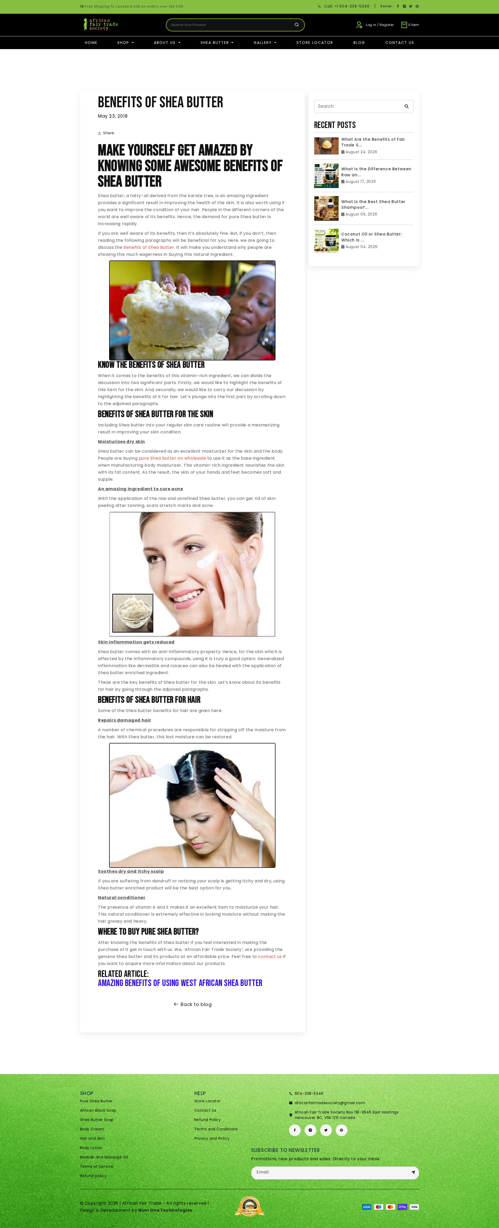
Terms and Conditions (216, 1129)
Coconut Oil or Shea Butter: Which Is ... (371, 237)
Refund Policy (207, 1119)
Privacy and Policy (212, 1138)
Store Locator (315, 42)
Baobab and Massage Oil (104, 1157)
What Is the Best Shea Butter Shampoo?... (373, 204)
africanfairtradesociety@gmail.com (330, 1102)
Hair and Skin (92, 1138)
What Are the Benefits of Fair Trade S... (373, 142)
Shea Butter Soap (97, 1119)
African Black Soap (98, 1110)
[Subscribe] (413, 1172)
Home (91, 42)
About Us (165, 42)
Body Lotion (91, 1147)
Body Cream (92, 1129)
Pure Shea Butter (96, 1101)
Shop (124, 42)
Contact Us (399, 42)
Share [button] (108, 133)
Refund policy (93, 1175)
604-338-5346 (309, 1093)
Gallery (263, 42)
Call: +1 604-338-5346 (346, 6)
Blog (359, 42)
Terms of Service (97, 1166)
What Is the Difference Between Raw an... (376, 172)
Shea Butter (216, 42)
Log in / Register (380, 25)
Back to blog (196, 1004)
